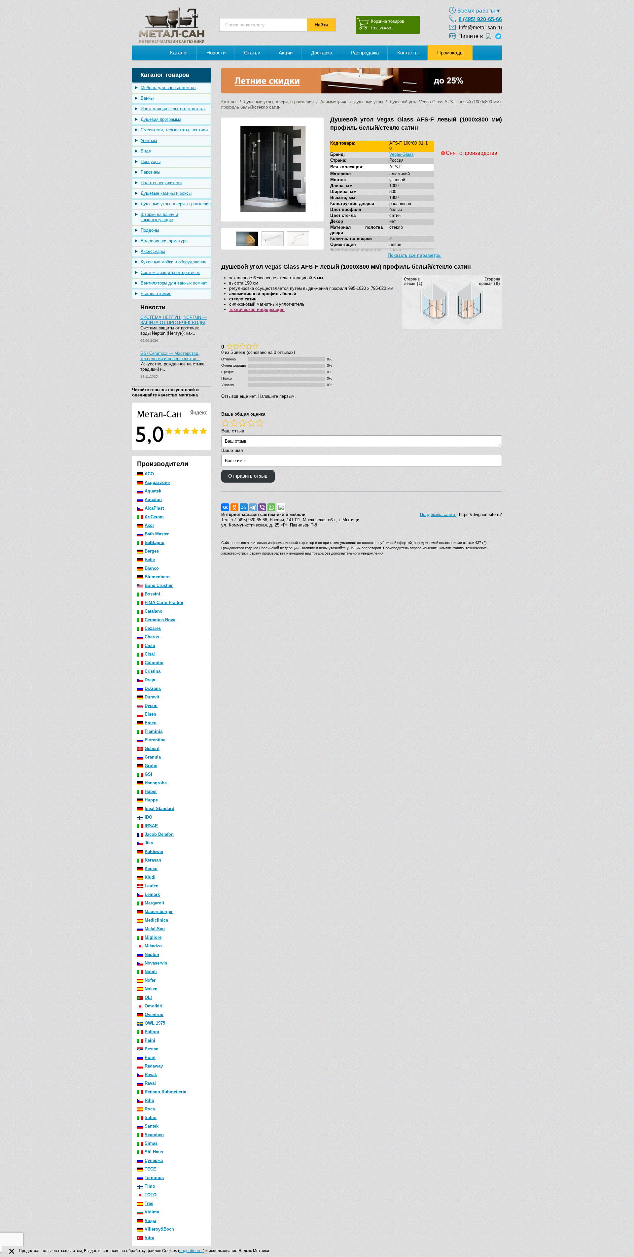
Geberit (152, 748)
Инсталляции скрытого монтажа (173, 108)
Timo (150, 1186)
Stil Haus (154, 1151)
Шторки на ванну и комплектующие (159, 217)
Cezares (153, 628)
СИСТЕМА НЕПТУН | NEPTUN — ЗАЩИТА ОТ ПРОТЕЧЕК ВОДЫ (173, 320)
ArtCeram (154, 516)
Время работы (476, 11)
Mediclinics (156, 920)
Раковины (150, 172)
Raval (150, 1083)
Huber (151, 791)
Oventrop (154, 1014)
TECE (150, 1169)
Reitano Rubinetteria (165, 1091)
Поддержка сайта (438, 514)
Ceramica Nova (160, 619)
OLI (148, 997)
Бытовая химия (156, 293)
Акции (286, 52)
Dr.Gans (153, 688)
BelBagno (154, 542)
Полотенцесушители (161, 182)
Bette (150, 559)
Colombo (154, 662)
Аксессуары (153, 251)
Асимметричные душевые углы (351, 101)
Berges (152, 551)
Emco (151, 722)
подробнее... (191, 1250)
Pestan (151, 1048)
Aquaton (153, 499)
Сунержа (154, 1160)
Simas (151, 1143)
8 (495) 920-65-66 (480, 19)
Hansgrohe (156, 782)
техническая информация (257, 309)
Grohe (151, 765)
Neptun (152, 954)
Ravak (151, 1074)
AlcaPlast (154, 508)
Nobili (151, 971)
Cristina (152, 671)
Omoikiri (153, 1005)
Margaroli (154, 902)
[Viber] (262, 507)
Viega (150, 1220)
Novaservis (156, 963)
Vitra (149, 1237)
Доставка (321, 52)
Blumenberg (157, 576)
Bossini (152, 594)
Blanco (152, 568)
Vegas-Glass (401, 154)
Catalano (153, 611)
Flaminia (153, 731)
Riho (149, 1100)
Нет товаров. (382, 27)
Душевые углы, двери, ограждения (176, 203)
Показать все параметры (414, 255)
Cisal (150, 654)
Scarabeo (154, 1134)
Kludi (150, 877)
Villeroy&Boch (159, 1229)
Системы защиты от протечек (170, 272)
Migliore (153, 937)
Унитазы (149, 140)
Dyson (151, 705)
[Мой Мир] (244, 507)
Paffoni (152, 1031)
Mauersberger (159, 911)
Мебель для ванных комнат (168, 87)
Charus (152, 636)
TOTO (151, 1194)
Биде (146, 151)
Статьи (252, 52)
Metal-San (155, 928)
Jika (149, 842)
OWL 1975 (155, 1023)
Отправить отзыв (247, 476)
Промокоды (450, 52)
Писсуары (150, 161)
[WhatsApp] (271, 507)
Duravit (152, 697)
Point (150, 1057)
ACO (149, 473)
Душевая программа (161, 119)
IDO (148, 817)
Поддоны (150, 230)
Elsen (150, 714)
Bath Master (157, 533)
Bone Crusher (159, 585)
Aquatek (153, 491)
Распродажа (365, 52)
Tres (149, 1203)
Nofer (150, 980)
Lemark (152, 894)
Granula (153, 757)
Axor (149, 525)
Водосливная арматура (164, 240)
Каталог (179, 52)
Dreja (150, 679)
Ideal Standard (159, 808)
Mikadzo (153, 945)
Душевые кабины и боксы (166, 193)
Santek (151, 1126)
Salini (151, 1117)
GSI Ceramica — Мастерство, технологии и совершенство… (170, 356)
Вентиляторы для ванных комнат (174, 283)
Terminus (154, 1177)
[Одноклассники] (234, 507)
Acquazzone (157, 482)
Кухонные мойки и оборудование (173, 261)
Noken (151, 988)
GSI (148, 774)
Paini (150, 1040)
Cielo (150, 645)
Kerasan (153, 860)
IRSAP (151, 825)
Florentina (155, 739)
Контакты (408, 52)
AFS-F (395, 166)
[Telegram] (253, 507)
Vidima (152, 1211)
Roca (150, 1108)
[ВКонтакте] (225, 507)
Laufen (151, 885)
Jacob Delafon (159, 834)
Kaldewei (154, 851)
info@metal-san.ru (480, 27)
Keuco (151, 868)
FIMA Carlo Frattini (164, 602)
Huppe (151, 800)
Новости (216, 52)
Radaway (154, 1066)
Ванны (147, 98)
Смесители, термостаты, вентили (174, 129)
